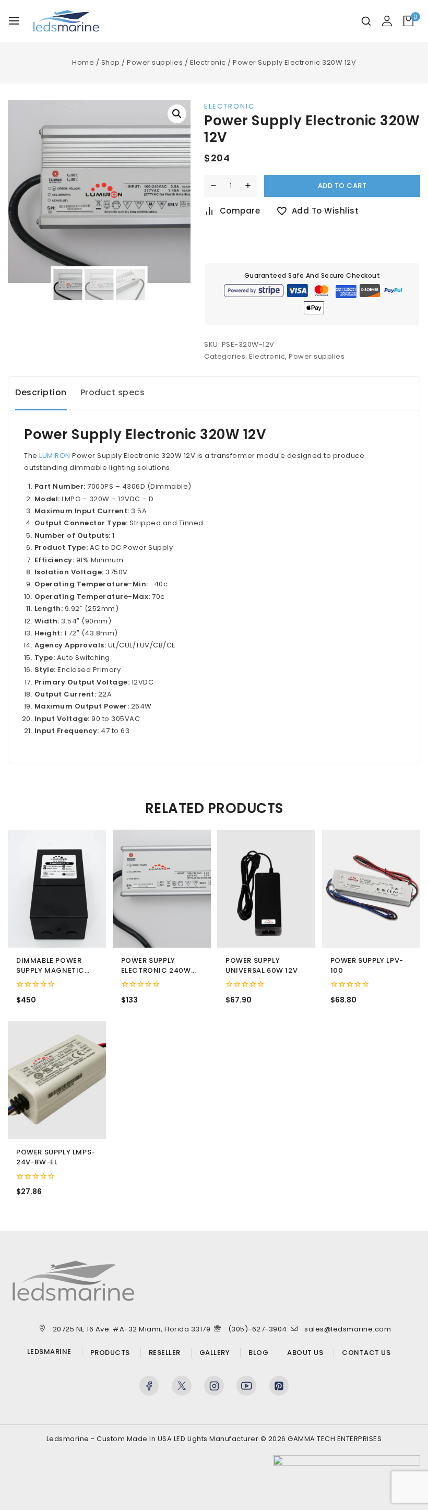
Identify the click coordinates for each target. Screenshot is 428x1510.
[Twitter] (182, 1386)
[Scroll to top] (400, 1435)
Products (110, 1353)
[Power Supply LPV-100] (371, 889)
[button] (177, 113)
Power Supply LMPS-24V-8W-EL (56, 1157)
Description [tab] (41, 392)
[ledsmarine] (66, 20)
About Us (305, 1353)
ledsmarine (49, 1351)
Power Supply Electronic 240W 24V (156, 966)
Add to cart (342, 186)
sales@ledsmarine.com (347, 1329)
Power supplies (316, 356)
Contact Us (366, 1353)
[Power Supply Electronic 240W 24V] (162, 889)
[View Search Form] (366, 21)
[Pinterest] (279, 1386)
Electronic (229, 106)
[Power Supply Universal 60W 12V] (266, 889)
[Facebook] (149, 1386)
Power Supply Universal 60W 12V (261, 965)
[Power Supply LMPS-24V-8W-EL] (57, 1080)
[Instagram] (214, 1386)
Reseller (165, 1353)
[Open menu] (14, 21)
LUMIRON (54, 456)
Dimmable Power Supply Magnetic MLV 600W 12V (50, 966)
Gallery (214, 1353)
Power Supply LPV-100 (366, 965)
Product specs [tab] (112, 392)
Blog (258, 1353)
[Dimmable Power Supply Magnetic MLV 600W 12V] (57, 889)
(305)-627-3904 (257, 1329)
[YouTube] (246, 1386)
